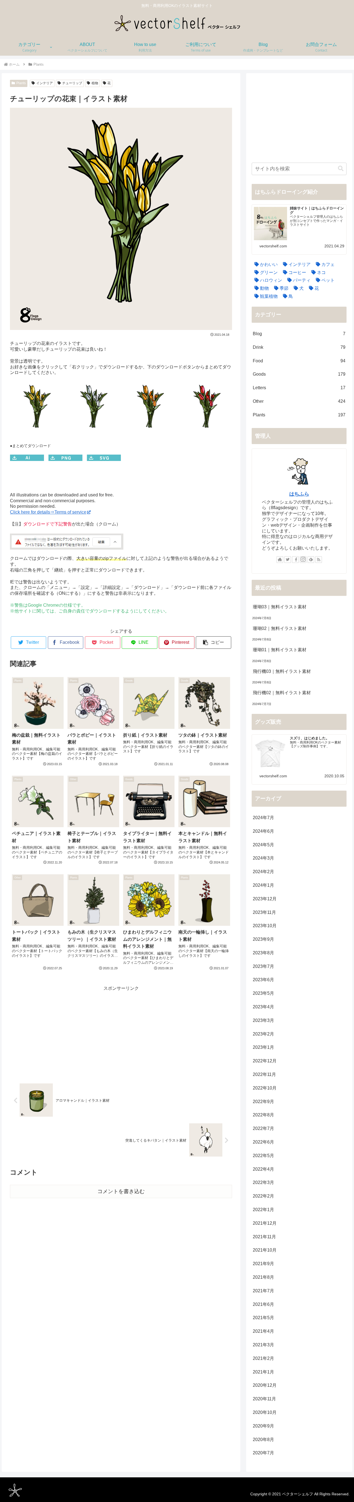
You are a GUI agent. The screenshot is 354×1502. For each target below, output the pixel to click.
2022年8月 (263, 1115)
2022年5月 (263, 1155)
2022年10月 (265, 1088)
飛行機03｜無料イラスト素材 (282, 671)
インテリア (44, 83)
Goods (299, 374)
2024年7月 (263, 817)
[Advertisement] (121, 1031)
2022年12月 (265, 1060)
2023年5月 (263, 993)
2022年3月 (263, 1182)
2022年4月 (263, 1169)
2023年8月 (263, 952)
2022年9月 (263, 1101)
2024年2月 (263, 871)
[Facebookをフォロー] (295, 559)
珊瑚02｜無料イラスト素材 (279, 628)
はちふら (299, 494)
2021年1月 (263, 1372)
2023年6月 (263, 979)
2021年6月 (263, 1304)
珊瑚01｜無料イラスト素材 (279, 649)
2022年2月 (263, 1196)
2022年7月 (263, 1128)
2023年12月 (265, 898)
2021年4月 (263, 1331)
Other (299, 401)
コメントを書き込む (121, 1191)
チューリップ (72, 83)
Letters (299, 387)
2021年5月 (263, 1317)
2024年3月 (263, 858)
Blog (299, 333)
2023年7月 (263, 966)
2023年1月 (263, 1047)
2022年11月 (264, 1074)
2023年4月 (263, 1006)
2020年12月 (265, 1385)
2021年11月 (264, 1236)
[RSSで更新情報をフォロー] (318, 559)
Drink (299, 347)
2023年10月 (265, 925)
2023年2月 (263, 1034)
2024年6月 (263, 831)
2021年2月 (263, 1358)
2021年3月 (263, 1344)
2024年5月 (263, 844)
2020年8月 (263, 1439)
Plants (21, 83)
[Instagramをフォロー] (303, 559)
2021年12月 (265, 1223)
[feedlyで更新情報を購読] (311, 559)
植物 (95, 83)
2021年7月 (263, 1290)
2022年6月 (263, 1142)
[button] (213, 642)
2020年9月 (263, 1426)
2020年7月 (263, 1452)
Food (299, 360)
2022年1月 (263, 1209)
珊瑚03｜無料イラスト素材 (279, 606)
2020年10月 (265, 1412)
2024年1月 (263, 885)
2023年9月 (263, 939)
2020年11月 (264, 1398)
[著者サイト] (280, 559)
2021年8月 (263, 1277)
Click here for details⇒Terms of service (48, 512)
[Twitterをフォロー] (287, 559)
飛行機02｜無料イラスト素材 (282, 692)
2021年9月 (263, 1263)
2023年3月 (263, 1020)
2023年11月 (264, 912)
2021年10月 (265, 1250)
